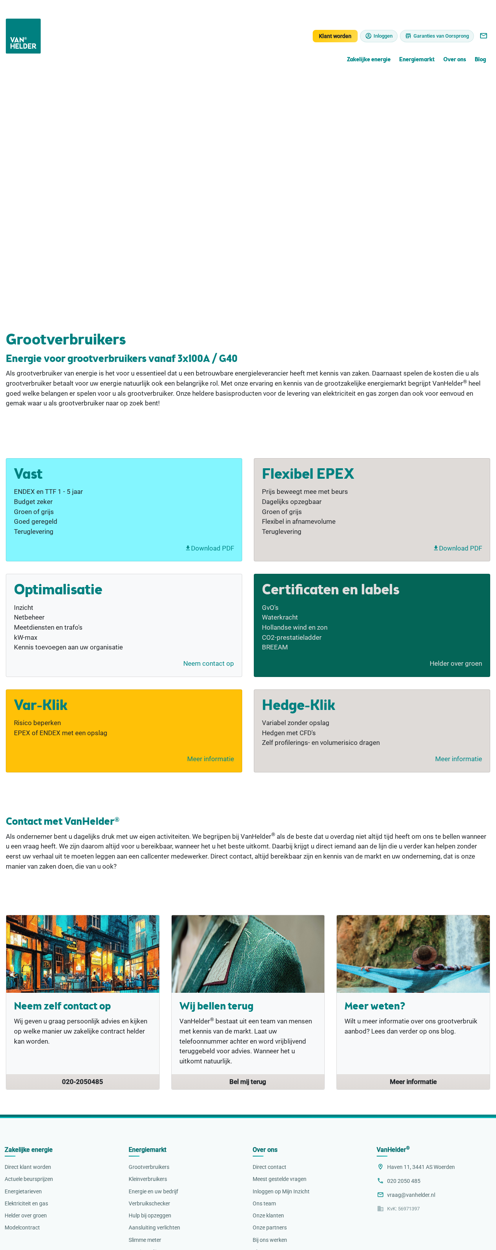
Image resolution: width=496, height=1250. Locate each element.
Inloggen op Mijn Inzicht (281, 1191)
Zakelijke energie (369, 60)
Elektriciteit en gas (26, 1203)
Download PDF (212, 548)
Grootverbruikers (149, 1167)
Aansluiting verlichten (154, 1227)
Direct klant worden (28, 1167)
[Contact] (483, 36)
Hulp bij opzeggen (150, 1215)
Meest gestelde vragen (280, 1179)
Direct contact (269, 1167)
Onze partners (270, 1227)
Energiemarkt (417, 60)
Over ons (454, 60)
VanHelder (393, 1149)
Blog (480, 60)
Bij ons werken (270, 1240)
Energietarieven (23, 1191)
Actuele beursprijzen (29, 1179)
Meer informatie (210, 759)
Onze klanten (268, 1215)
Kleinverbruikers (148, 1179)
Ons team (264, 1203)
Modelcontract (22, 1227)
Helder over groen (456, 663)
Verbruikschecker (149, 1203)
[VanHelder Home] (23, 36)
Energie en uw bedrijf (153, 1191)
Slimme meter (145, 1240)
